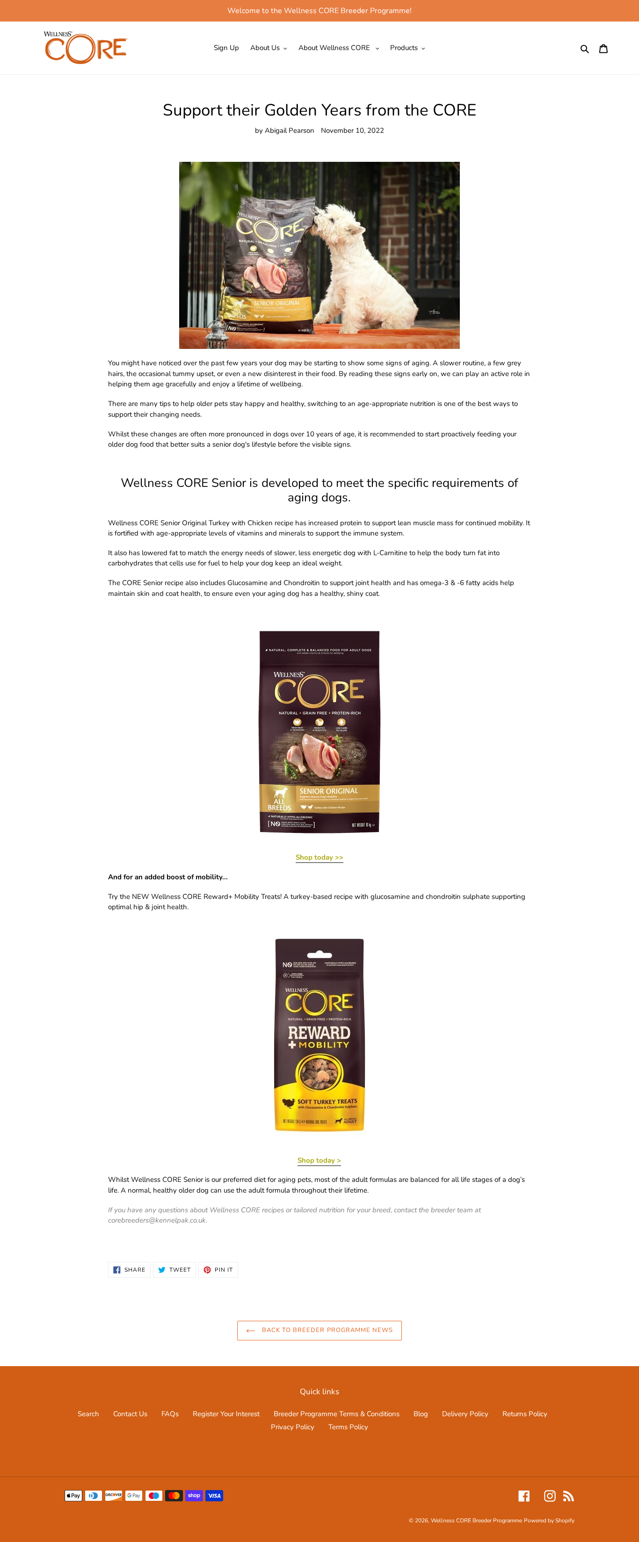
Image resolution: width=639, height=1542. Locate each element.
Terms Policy (348, 1427)
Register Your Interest (226, 1414)
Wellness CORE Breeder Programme (476, 1520)
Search (88, 1414)
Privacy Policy (292, 1427)
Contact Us (130, 1414)
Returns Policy (524, 1414)
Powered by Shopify (549, 1520)
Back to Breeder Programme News (326, 1330)
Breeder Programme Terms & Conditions (336, 1414)
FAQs (170, 1414)
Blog (421, 1414)
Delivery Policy (465, 1414)
